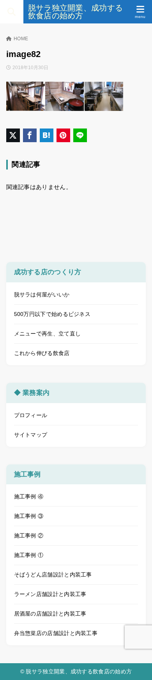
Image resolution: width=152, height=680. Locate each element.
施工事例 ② (29, 535)
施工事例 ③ (29, 516)
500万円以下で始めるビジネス (52, 314)
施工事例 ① (29, 555)
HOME (21, 38)
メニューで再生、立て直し (47, 333)
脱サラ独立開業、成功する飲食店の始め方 (75, 12)
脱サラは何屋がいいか (42, 294)
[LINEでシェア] (80, 135)
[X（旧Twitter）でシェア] (13, 135)
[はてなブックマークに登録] (46, 135)
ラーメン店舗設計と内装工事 (50, 594)
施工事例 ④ (29, 496)
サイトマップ (31, 435)
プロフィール (31, 415)
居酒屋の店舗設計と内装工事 (50, 613)
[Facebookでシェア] (30, 135)
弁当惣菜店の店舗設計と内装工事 (56, 633)
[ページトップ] (136, 664)
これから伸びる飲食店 (42, 353)
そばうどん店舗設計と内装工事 (53, 574)
